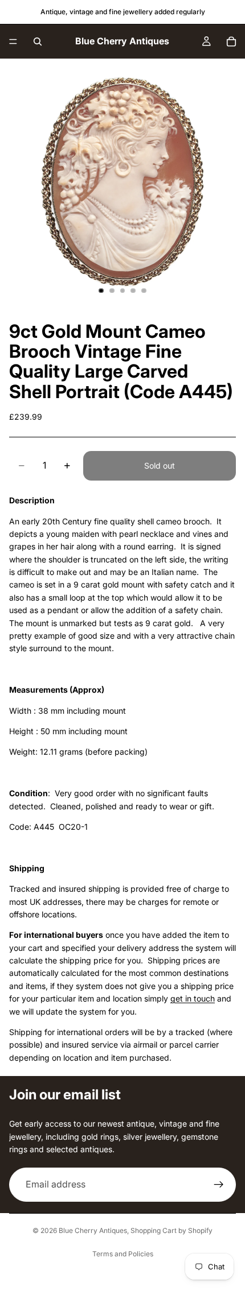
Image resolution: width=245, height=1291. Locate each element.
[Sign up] (219, 1184)
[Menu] (13, 41)
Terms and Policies (122, 1253)
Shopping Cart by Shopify (171, 1230)
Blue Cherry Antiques (93, 1230)
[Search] (37, 41)
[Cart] (231, 41)
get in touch (192, 998)
